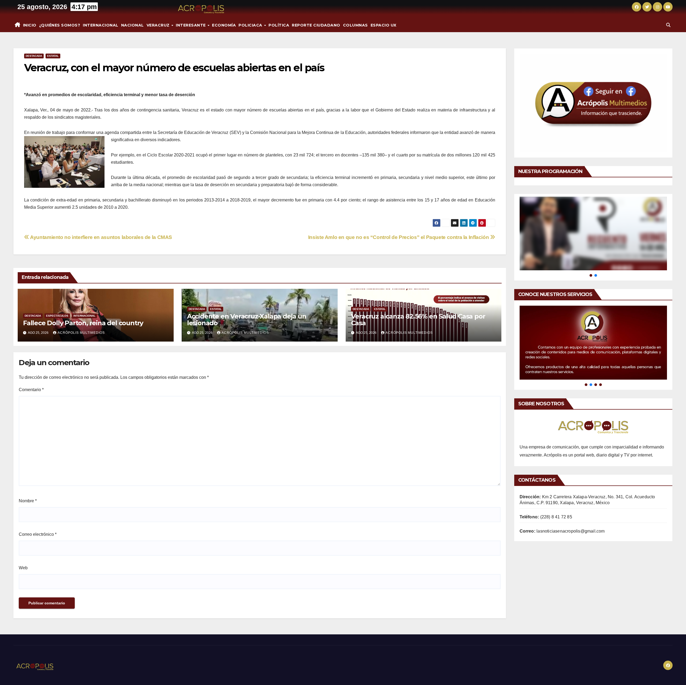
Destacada (34, 55)
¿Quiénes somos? (59, 25)
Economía (224, 25)
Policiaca (250, 25)
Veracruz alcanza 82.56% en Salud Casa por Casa (418, 319)
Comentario (31, 389)
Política (279, 25)
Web (23, 568)
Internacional (100, 25)
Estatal (53, 55)
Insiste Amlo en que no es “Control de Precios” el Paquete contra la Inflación (399, 237)
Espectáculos (57, 315)
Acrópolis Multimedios (81, 333)
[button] (668, 25)
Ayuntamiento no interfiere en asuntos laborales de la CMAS (100, 237)
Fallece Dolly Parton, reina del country (83, 323)
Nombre (28, 501)
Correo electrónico (38, 534)
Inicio (29, 25)
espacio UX (384, 25)
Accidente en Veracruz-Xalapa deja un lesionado (246, 319)
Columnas (355, 25)
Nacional (132, 25)
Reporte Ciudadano (316, 25)
